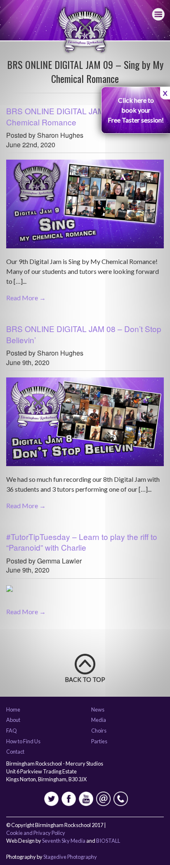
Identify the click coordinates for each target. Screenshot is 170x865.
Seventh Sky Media (63, 840)
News (97, 710)
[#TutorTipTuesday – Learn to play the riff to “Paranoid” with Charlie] (9, 592)
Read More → (26, 298)
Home (13, 710)
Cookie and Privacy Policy (35, 833)
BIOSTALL (108, 840)
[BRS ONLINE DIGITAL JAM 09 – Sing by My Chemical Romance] (85, 207)
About (13, 720)
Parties (99, 742)
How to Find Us (23, 742)
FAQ (11, 731)
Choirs (98, 731)
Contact (15, 752)
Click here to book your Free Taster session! (136, 110)
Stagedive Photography (70, 856)
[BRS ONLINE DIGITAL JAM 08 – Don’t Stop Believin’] (85, 425)
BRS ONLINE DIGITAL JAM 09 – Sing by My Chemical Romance (85, 116)
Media (98, 720)
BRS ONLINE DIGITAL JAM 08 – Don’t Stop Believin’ (83, 334)
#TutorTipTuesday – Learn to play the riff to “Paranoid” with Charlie (81, 542)
